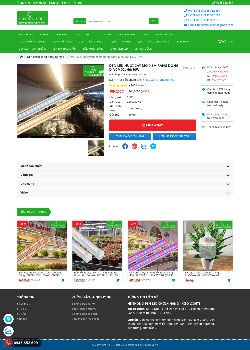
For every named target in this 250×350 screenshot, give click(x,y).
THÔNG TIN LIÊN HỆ (143, 297)
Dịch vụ (54, 2)
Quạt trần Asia (121, 41)
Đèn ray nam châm (64, 48)
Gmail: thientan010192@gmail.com (210, 25)
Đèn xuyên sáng (93, 48)
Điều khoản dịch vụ (84, 308)
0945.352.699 (224, 2)
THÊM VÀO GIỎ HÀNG (130, 136)
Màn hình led (119, 48)
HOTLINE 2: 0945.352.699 (204, 15)
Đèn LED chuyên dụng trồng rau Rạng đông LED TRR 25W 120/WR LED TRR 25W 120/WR (40, 274)
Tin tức (77, 2)
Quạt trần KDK (62, 41)
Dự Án (66, 2)
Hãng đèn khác (127, 34)
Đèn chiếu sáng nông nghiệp (45, 57)
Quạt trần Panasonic (32, 41)
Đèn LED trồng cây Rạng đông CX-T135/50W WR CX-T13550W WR (204, 274)
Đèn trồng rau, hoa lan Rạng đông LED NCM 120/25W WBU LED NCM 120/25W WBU (96, 274)
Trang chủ (23, 2)
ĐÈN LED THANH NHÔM (32, 48)
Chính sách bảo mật (85, 313)
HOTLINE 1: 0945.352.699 (204, 10)
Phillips (62, 34)
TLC (88, 34)
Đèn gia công (143, 48)
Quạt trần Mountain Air (153, 41)
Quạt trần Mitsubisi (92, 41)
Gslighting (104, 34)
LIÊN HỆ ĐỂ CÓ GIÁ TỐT (174, 136)
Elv (146, 34)
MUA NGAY (154, 125)
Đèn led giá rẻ (164, 34)
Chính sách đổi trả (84, 304)
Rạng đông (26, 34)
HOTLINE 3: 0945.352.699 (204, 20)
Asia (76, 34)
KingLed (45, 34)
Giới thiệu (39, 2)
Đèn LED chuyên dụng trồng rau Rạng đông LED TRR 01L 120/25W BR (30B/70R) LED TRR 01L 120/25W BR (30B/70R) (152, 274)
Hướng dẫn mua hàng (86, 318)
